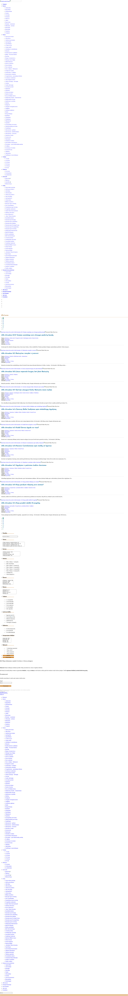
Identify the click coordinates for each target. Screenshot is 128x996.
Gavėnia (7, 776)
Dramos (7, 706)
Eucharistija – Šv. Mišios (10, 765)
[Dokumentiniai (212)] (8, 584)
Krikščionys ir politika (10, 794)
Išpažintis (7, 783)
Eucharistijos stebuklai (10, 767)
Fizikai (6, 972)
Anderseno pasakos (9, 887)
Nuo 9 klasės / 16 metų (9, 398)
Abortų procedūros (9, 882)
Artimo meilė (12, 338)
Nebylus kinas (11, 618)
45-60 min (10, 607)
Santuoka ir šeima (32, 487)
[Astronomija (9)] (7, 639)
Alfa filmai (7, 884)
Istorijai (7, 975)
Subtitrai (10, 620)
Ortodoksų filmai (9, 930)
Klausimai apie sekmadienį (11, 914)
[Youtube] (3, 305)
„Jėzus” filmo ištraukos (10, 909)
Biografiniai (8, 702)
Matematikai (8, 979)
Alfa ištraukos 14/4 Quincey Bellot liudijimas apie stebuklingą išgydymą (28, 409)
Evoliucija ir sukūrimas (10, 771)
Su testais (10, 630)
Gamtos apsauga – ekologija (11, 774)
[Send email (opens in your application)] (3, 307)
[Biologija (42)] (7, 640)
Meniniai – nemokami (10, 717)
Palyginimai (8, 810)
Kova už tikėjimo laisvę (10, 789)
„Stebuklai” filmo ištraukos (11, 945)
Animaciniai (7, 340)
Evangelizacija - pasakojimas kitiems (17, 487)
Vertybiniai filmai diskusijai (11, 957)
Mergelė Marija (8, 806)
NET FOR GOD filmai (10, 929)
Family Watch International (11, 903)
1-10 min (7, 341)
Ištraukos (11, 340)
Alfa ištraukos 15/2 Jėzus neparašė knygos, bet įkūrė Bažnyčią (25, 371)
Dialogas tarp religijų (10, 753)
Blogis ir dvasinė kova (10, 751)
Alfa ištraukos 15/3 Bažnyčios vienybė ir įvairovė (19, 353)
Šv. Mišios (7, 839)
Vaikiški (9, 572)
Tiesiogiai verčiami (11, 622)
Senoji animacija (9, 941)
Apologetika (12, 506)
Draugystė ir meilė (19, 338)
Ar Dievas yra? (8, 738)
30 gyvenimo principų (10, 880)
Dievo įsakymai (8, 760)
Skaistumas (7, 832)
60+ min (10, 608)
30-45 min (10, 605)
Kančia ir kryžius (35, 338)
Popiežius (7, 815)
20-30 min (10, 603)
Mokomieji (7, 720)
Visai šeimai (7, 342)
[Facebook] (3, 302)
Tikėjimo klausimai (9, 952)
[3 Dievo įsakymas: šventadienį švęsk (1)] (14, 544)
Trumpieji (7, 726)
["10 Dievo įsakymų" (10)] (11, 552)
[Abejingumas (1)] (9, 590)
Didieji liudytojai (9, 754)
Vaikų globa (8, 846)
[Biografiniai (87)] (8, 582)
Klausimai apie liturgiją (10, 912)
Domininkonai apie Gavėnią (11, 900)
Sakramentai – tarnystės (10, 826)
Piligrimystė (8, 814)
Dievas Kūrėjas (8, 758)
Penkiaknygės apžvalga (10, 932)
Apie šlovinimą (8, 889)
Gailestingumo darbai (27, 338)
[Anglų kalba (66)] (7, 638)
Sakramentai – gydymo (10, 823)
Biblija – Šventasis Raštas (11, 747)
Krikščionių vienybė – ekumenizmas (13, 790)
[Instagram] (3, 303)
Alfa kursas (7, 338)
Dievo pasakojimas (9, 898)
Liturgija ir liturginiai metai (11, 799)
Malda (20, 412)
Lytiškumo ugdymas (9, 803)
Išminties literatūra (9, 905)
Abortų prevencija (9, 729)
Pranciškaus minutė (9, 934)
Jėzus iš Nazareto (9, 907)
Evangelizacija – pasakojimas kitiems (13, 769)
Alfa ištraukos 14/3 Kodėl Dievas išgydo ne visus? (20, 427)
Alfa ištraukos (8, 886)
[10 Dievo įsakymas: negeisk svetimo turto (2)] (14, 543)
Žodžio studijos (8, 961)
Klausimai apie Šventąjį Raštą (12, 920)
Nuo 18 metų (10, 563)
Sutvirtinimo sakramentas (11, 835)
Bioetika (7, 749)
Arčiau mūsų (8, 893)
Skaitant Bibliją (8, 943)
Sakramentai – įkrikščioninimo (12, 824)
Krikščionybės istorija (10, 792)
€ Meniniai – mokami (10, 718)
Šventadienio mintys (10, 956)
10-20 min (10, 601)
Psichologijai (8, 981)
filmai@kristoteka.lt (3, 692)
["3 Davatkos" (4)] (11, 553)
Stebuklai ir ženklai (25, 412)
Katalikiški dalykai (9, 911)
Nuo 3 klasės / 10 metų (13, 565)
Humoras (7, 711)
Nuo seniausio (10, 653)
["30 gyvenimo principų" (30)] (11, 554)
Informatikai (8, 974)
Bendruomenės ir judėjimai (11, 745)
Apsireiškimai (8, 736)
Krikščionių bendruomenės (11, 923)
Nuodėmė (7, 808)
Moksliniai (7, 722)
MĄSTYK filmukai (9, 925)
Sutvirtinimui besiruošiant (11, 948)
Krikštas (7, 796)
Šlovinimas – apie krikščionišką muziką (14, 837)
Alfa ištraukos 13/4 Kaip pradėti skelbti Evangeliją (20, 503)
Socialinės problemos (9, 394)
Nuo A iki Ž (9, 650)
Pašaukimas (8, 812)
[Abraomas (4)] (9, 591)
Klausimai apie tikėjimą (10, 916)
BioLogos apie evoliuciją (10, 896)
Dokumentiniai (8, 704)
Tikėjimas (16, 374)
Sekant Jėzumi (8, 939)
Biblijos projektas (9, 894)
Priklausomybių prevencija (11, 819)
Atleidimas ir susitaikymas (11, 742)
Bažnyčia (11, 356)
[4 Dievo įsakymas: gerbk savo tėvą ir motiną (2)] (14, 546)
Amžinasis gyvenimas (10, 733)
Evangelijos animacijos (10, 902)
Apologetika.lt (8, 891)
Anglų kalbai (8, 965)
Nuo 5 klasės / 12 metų (9, 361)
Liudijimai (31, 392)
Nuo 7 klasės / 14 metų (13, 569)
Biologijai (7, 968)
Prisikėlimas (36, 392)
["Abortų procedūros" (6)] (11, 555)
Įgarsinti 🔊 (8, 344)
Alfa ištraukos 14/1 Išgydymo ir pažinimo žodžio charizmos (23, 465)
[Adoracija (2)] (9, 593)
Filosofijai (7, 970)
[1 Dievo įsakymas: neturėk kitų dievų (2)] (14, 542)
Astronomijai (8, 966)
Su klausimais (11, 628)
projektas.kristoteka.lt (4, 693)
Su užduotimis (11, 632)
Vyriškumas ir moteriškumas (11, 848)
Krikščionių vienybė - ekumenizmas (20, 356)
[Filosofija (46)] (7, 641)
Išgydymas (12, 412)
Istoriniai (7, 708)
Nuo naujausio (10, 651)
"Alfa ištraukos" (7, 339)
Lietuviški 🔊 (11, 617)
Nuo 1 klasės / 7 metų (12, 561)
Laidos (6, 713)
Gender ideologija (9, 778)
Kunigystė (7, 798)
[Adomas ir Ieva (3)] (9, 592)
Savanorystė (8, 830)
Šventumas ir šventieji (10, 841)
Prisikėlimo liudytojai (10, 936)
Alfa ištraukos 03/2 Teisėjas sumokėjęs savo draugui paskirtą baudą (27, 335)
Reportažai (7, 715)
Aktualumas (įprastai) (12, 648)
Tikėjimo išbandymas (10, 950)
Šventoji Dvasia (33, 412)
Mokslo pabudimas (9, 927)
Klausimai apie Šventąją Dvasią (12, 918)
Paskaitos (7, 724)
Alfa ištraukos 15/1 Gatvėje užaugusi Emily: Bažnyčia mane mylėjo (26, 390)
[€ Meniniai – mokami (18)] (8, 580)
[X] (3, 300)
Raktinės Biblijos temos (10, 938)
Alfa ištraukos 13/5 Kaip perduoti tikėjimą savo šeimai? (22, 485)
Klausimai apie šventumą (11, 921)
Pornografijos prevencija (11, 817)
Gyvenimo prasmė (9, 780)
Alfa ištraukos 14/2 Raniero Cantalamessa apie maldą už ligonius (26, 446)
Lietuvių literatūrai (9, 977)
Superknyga (8, 947)
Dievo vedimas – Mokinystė (11, 762)
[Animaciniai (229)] (8, 581)
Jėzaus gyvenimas (9, 785)
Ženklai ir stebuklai (9, 959)
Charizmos (7, 450)
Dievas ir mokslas (9, 756)
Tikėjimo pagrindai (9, 954)
